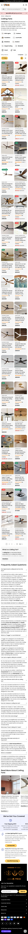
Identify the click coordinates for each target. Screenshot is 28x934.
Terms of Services (20, 895)
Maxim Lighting (5, 448)
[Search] (25, 9)
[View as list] (25, 58)
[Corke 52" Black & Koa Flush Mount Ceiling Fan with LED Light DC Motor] (7, 254)
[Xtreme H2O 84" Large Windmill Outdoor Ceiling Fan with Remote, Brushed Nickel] (7, 521)
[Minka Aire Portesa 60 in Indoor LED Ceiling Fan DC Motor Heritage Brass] (7, 388)
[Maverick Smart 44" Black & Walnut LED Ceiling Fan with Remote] (20, 67)
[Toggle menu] (2, 5)
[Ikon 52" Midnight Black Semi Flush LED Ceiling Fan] (7, 494)
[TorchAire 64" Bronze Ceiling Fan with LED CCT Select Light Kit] (7, 281)
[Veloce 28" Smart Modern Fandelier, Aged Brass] (20, 388)
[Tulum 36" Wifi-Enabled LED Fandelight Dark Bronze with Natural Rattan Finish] (7, 441)
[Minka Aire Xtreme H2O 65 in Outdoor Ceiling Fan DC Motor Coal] (7, 94)
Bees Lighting (8, 928)
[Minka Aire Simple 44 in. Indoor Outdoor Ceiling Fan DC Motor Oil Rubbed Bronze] (7, 174)
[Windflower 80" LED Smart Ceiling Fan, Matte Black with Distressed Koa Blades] (7, 201)
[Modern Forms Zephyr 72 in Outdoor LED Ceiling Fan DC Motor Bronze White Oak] (20, 148)
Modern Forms (18, 102)
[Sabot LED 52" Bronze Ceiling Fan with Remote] (7, 148)
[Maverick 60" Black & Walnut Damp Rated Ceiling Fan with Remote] (20, 174)
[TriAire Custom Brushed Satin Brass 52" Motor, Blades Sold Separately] (20, 441)
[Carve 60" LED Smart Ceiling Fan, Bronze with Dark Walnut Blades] (7, 361)
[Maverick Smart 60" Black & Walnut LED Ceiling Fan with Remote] (20, 201)
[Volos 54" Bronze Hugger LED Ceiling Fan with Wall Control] (20, 121)
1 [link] (6, 544)
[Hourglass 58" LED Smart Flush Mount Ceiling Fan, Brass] (20, 308)
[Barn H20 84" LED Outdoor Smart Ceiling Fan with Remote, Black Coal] (20, 281)
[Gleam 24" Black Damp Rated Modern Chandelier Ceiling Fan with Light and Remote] (20, 494)
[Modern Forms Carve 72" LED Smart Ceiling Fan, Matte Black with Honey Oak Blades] (7, 121)
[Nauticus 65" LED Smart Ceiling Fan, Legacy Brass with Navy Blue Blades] (20, 468)
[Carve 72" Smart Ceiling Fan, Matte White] (20, 94)
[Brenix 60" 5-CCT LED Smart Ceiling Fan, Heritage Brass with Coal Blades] (20, 254)
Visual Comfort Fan (20, 75)
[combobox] (14, 9)
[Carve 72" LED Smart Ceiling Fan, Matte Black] (7, 228)
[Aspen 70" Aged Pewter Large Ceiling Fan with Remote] (7, 468)
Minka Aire (4, 75)
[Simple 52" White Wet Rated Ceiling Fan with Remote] (20, 334)
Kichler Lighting (19, 128)
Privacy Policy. (4, 896)
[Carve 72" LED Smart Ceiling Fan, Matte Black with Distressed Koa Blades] (7, 334)
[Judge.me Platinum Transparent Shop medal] (14, 873)
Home (2, 16)
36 (17, 544)
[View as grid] (21, 58)
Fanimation (4, 262)
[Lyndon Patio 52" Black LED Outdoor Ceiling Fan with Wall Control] (20, 521)
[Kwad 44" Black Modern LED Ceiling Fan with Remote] (20, 361)
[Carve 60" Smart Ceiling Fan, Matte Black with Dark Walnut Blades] (7, 308)
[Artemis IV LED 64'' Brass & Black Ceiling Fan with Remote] (7, 414)
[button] (2, 13)
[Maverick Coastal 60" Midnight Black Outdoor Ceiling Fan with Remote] (20, 228)
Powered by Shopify (17, 928)
